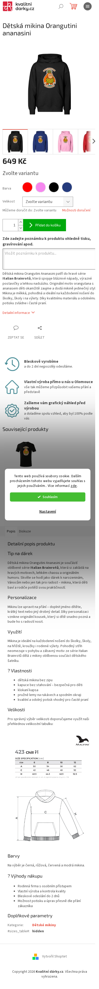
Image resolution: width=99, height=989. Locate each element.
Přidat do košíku (48, 225)
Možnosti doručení (76, 210)
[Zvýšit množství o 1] (20, 222)
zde (74, 485)
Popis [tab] (11, 531)
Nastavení (47, 511)
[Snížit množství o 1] (20, 228)
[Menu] (87, 6)
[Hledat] (61, 6)
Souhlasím (50, 496)
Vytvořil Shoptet (54, 956)
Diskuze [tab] (25, 531)
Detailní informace (16, 312)
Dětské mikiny (44, 925)
